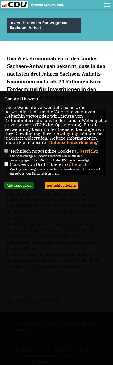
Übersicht (86, 151)
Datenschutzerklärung (73, 142)
